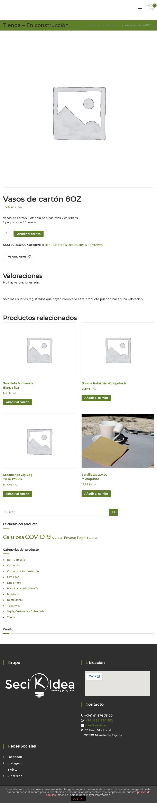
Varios (11, 617)
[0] (151, 7)
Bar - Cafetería (110, 25)
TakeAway (95, 245)
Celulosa (13, 537)
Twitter (13, 769)
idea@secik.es (95, 725)
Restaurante (77, 245)
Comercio (13, 565)
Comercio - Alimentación (23, 571)
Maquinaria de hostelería (22, 588)
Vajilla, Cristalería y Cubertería (25, 611)
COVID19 (38, 536)
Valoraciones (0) (19, 256)
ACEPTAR (78, 798)
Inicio (91, 25)
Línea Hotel (14, 582)
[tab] (19, 256)
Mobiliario (13, 594)
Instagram (14, 763)
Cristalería (57, 538)
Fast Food (13, 576)
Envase (70, 538)
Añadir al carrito (29, 234)
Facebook (14, 757)
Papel (81, 538)
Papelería (92, 538)
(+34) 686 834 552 (98, 720)
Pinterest (14, 776)
